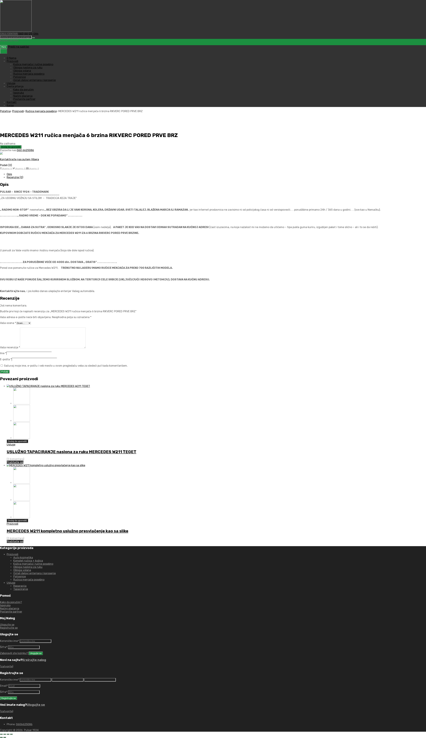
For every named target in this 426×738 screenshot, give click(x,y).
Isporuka (18, 92)
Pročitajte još (15, 462)
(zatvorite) (6, 666)
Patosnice (19, 77)
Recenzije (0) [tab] (15, 177)
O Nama (11, 58)
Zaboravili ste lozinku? (14, 653)
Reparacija (19, 586)
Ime (3, 353)
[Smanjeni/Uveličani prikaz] (1, 734)
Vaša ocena (8, 323)
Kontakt (11, 102)
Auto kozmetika (23, 557)
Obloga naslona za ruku (27, 67)
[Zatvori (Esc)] (11, 734)
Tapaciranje (20, 589)
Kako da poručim (23, 89)
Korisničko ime (9, 640)
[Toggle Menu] (3, 51)
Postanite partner (24, 99)
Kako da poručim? (11, 602)
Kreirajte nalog (34, 660)
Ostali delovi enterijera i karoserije (34, 80)
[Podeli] (8, 734)
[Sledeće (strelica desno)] (4, 737)
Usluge (11, 83)
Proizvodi (12, 61)
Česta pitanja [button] (15, 86)
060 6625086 (25, 150)
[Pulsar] (16, 30)
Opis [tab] (9, 174)
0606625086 (24, 724)
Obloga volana (22, 70)
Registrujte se (9, 627)
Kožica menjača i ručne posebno (33, 64)
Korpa (10, 105)
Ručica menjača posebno (28, 73)
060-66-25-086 (28, 33)
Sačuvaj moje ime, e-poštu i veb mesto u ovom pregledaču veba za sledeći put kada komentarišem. (66, 365)
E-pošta (6, 359)
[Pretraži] (33, 37)
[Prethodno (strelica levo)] (1, 737)
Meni (3, 47)
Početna (5, 111)
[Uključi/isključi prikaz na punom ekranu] (4, 734)
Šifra (3, 647)
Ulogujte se (7, 624)
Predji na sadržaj (18, 46)
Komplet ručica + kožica (28, 560)
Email (4, 685)
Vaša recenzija (10, 347)
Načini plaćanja (22, 96)
